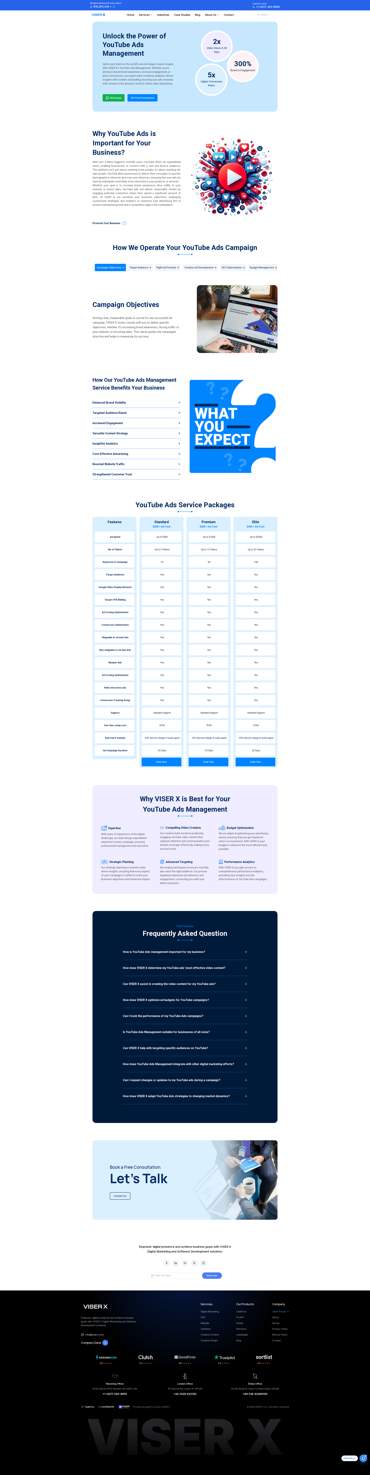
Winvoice (241, 1328)
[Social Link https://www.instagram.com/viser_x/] (203, 1263)
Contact (229, 14)
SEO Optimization (232, 267)
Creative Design (209, 1340)
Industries (163, 14)
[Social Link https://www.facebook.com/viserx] (166, 1263)
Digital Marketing (210, 1311)
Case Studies (182, 14)
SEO (203, 1317)
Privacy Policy (280, 1328)
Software (206, 1328)
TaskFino (241, 1311)
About (275, 1317)
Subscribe (212, 1275)
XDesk (239, 1323)
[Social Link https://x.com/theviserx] (194, 1263)
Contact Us (120, 1195)
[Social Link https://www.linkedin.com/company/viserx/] (175, 1263)
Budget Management (262, 267)
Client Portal (279, 1311)
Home (130, 14)
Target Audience (139, 267)
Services (144, 14)
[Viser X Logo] (98, 14)
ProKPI (240, 1317)
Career (276, 1323)
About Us (210, 14)
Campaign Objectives (109, 267)
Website (205, 1323)
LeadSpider (242, 1334)
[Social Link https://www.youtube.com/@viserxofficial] (185, 1263)
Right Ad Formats (166, 267)
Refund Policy (279, 1334)
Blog (197, 14)
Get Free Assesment (142, 97)
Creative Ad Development (198, 267)
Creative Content (210, 1334)
